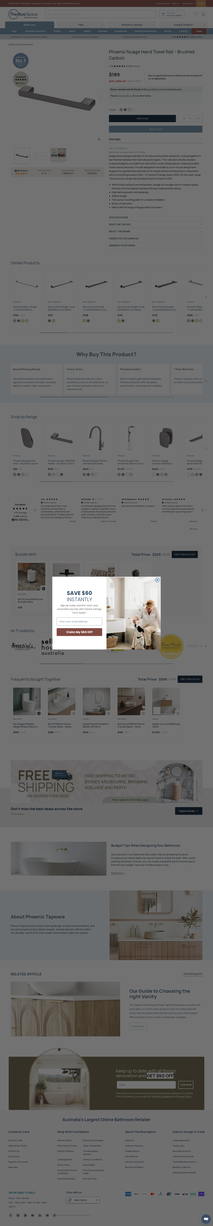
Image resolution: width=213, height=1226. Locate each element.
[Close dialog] (157, 580)
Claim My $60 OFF (79, 632)
